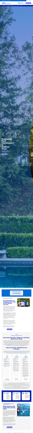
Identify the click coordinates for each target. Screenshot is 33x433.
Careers (15, 5)
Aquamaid (4, 417)
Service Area (18, 5)
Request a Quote (28, 3)
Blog (21, 5)
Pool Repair (12, 5)
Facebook (29, 0)
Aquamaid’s (8, 344)
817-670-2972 (30, 0)
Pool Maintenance (4, 5)
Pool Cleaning (8, 5)
